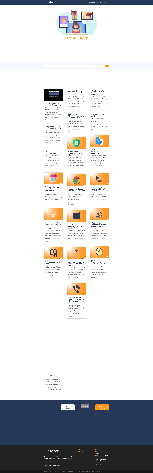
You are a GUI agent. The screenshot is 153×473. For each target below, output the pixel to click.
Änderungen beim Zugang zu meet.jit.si (53, 104)
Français (50, 465)
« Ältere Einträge (47, 394)
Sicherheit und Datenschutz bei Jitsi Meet (76, 153)
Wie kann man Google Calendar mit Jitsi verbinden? (53, 189)
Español (45, 465)
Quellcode (85, 406)
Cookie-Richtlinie (94, 471)
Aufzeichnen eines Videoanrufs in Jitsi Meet (52, 375)
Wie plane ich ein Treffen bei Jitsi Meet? (97, 93)
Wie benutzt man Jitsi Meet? (53, 263)
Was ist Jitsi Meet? (92, 2)
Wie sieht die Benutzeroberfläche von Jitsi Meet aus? (98, 224)
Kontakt (101, 471)
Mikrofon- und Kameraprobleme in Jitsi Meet (98, 189)
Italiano (58, 465)
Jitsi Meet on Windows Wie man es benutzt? (76, 226)
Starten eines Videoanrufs (102, 407)
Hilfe (105, 2)
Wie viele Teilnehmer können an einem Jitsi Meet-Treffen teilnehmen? (53, 225)
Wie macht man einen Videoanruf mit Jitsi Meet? (76, 263)
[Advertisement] (76, 52)
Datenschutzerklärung (85, 471)
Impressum (77, 471)
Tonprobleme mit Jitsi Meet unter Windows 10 (53, 128)
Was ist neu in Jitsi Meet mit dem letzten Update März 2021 (76, 116)
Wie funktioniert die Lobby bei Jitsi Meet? (53, 152)
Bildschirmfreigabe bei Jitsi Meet (98, 115)
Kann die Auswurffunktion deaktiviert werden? (98, 262)
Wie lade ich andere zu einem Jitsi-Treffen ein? (76, 93)
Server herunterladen (68, 407)
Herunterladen (100, 2)
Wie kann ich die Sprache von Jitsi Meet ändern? (97, 151)
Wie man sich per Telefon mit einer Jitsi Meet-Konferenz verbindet (76, 300)
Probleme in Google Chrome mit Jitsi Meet (76, 190)
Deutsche (54, 465)
